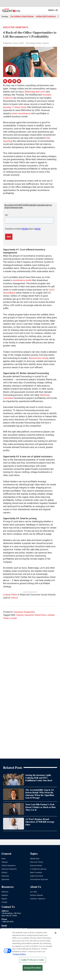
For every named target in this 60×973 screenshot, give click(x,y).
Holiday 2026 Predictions (46, 16)
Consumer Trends (36, 862)
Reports (4, 899)
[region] (30, 950)
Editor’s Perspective (8, 866)
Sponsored (5, 879)
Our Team (33, 892)
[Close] (55, 933)
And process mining (38, 358)
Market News (34, 859)
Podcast (4, 872)
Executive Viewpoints (15, 27)
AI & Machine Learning (38, 869)
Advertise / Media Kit (37, 899)
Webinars (5, 892)
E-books (4, 902)
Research (5, 895)
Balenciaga (29, 91)
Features (5, 862)
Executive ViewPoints (35, 615)
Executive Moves (36, 866)
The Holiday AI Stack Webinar (22, 16)
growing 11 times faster (15, 107)
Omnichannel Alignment (39, 879)
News (4, 859)
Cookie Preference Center (32, 960)
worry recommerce (21, 113)
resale (14, 618)
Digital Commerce (36, 876)
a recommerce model (21, 280)
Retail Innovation (36, 872)
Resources (5, 876)
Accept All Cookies (32, 968)
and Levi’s (41, 91)
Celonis (20, 615)
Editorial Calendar (36, 895)
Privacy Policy (19, 954)
